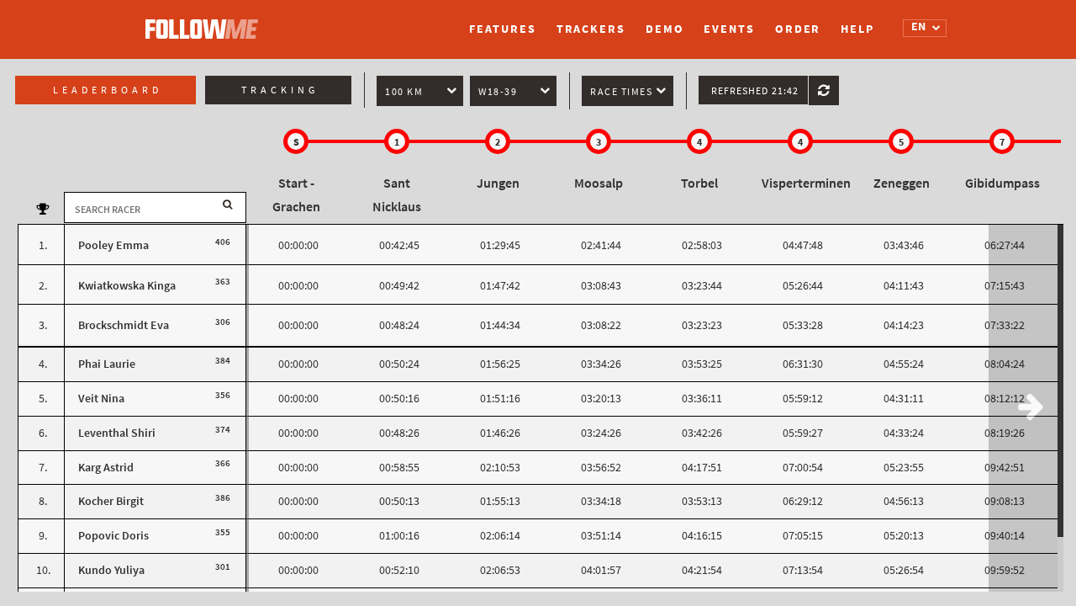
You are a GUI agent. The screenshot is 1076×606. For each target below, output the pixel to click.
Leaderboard (107, 90)
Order (798, 29)
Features (502, 29)
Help (857, 29)
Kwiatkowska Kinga (127, 286)
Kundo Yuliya (111, 570)
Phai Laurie (106, 364)
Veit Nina (101, 399)
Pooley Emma (113, 245)
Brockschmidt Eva (123, 325)
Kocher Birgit (111, 501)
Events (729, 29)
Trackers (590, 29)
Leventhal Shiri (117, 433)
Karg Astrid (106, 468)
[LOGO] (206, 21)
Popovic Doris (113, 536)
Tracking (280, 90)
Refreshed (755, 91)
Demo (665, 29)
